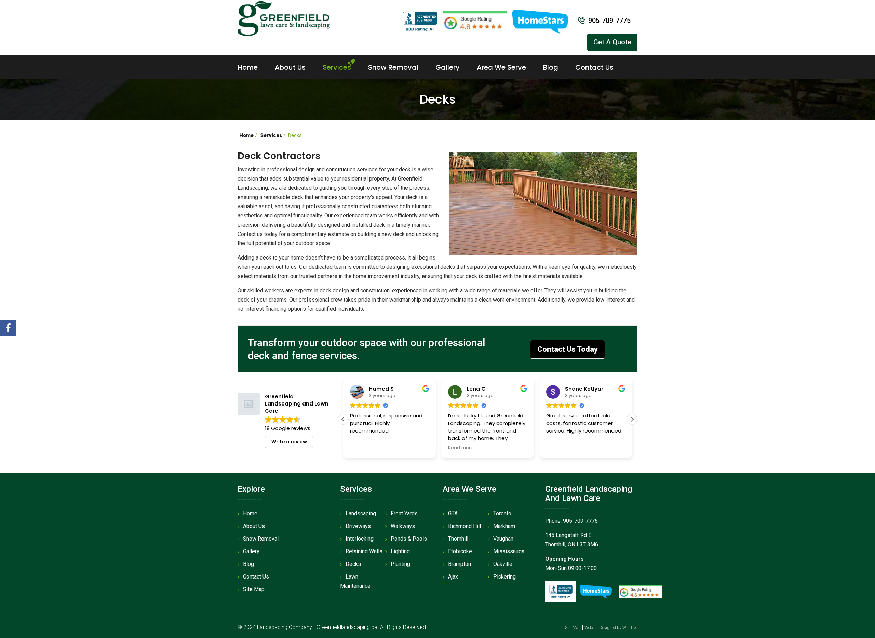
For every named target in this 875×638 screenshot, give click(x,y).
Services (337, 67)
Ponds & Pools (409, 538)
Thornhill (458, 538)
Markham (504, 526)
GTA (453, 513)
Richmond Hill (464, 526)
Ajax (453, 576)
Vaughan (503, 538)
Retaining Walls (364, 551)
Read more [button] (461, 448)
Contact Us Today (567, 349)
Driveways (358, 526)
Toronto (502, 513)
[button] (632, 419)
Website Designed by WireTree (610, 627)
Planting (400, 564)
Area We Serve (501, 67)
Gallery (447, 67)
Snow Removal (393, 67)
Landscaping (361, 513)
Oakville (502, 564)
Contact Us (594, 67)
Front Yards (404, 513)
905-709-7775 (609, 20)
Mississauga (508, 551)
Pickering (504, 576)
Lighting (400, 551)
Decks (353, 564)
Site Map (254, 589)
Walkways (403, 526)
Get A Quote (612, 42)
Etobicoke (460, 551)
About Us (290, 67)
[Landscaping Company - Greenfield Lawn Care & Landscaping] (284, 18)
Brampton (459, 564)
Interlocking (360, 538)
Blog (550, 67)
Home (248, 67)
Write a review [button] (289, 441)
